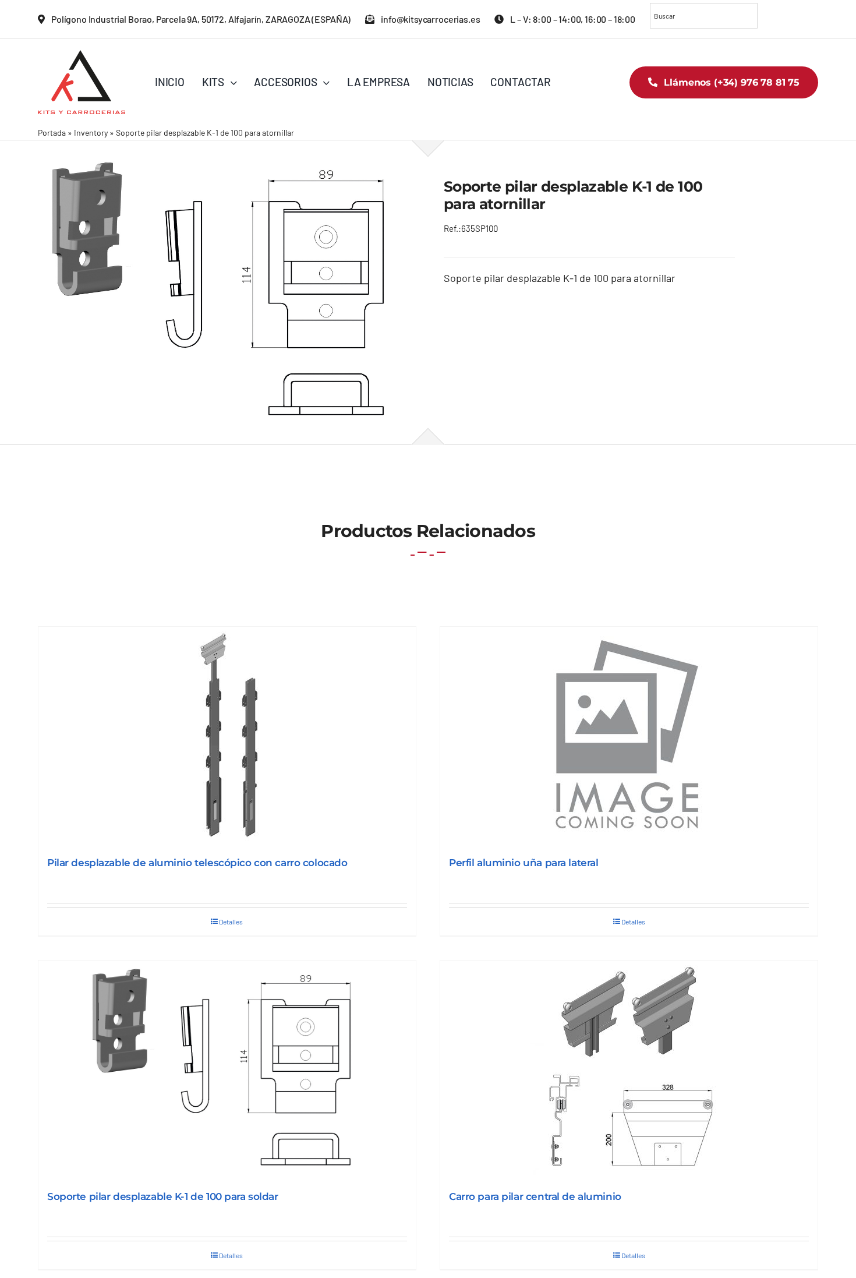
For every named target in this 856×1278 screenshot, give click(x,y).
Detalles (231, 921)
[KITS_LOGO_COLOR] (81, 55)
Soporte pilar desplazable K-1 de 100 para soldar (162, 1196)
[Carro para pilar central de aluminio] (629, 1070)
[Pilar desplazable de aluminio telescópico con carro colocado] (227, 736)
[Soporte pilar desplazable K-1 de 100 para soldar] (227, 1070)
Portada (52, 132)
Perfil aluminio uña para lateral (523, 863)
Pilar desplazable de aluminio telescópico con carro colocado (197, 863)
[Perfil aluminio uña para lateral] (629, 736)
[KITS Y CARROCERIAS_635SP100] (225, 291)
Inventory (91, 132)
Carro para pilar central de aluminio (535, 1196)
